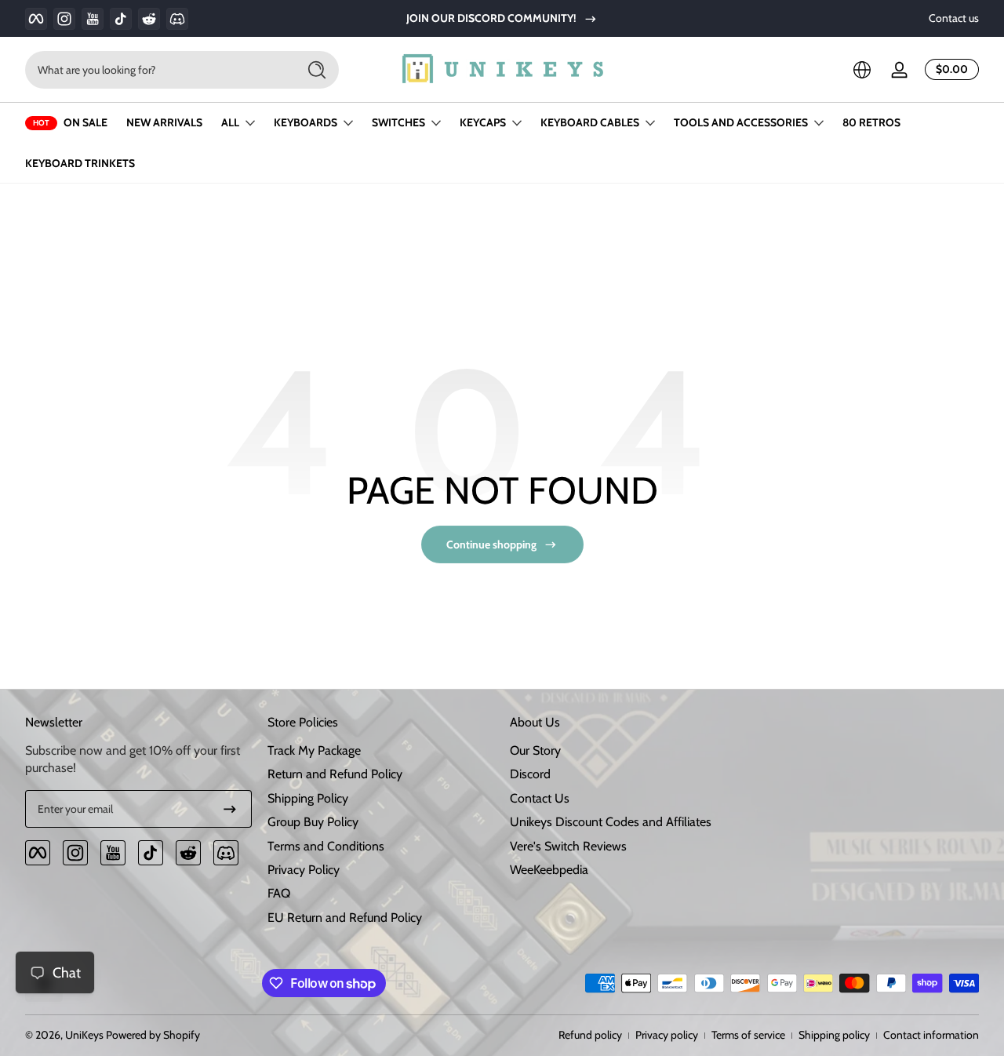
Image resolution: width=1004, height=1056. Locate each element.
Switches (398, 122)
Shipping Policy (307, 798)
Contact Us (539, 798)
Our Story (535, 750)
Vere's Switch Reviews (568, 846)
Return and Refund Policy (334, 774)
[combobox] (157, 70)
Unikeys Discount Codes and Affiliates (610, 821)
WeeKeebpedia (549, 869)
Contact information (931, 1035)
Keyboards (305, 122)
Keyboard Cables (589, 122)
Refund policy (590, 1035)
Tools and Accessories (741, 122)
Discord (530, 774)
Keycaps (483, 122)
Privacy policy (666, 1035)
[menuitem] (380, 750)
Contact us (954, 18)
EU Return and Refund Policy (344, 917)
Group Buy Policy (312, 821)
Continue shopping (491, 544)
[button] (862, 70)
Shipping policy (834, 1035)
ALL (230, 122)
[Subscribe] (230, 809)
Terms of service (748, 1035)
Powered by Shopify (153, 1035)
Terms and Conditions (325, 846)
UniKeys (84, 1035)
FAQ (278, 894)
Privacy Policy (303, 869)
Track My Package (314, 750)
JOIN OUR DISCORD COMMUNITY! (491, 18)
